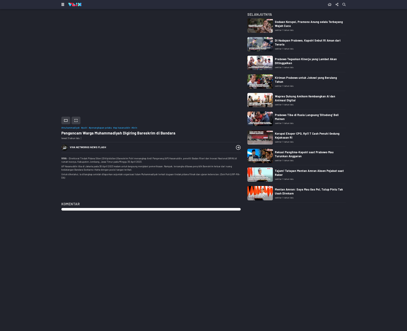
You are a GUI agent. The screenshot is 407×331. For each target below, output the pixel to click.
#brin (134, 127)
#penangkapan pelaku (100, 127)
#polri (84, 127)
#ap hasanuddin (121, 127)
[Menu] (62, 4)
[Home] (74, 4)
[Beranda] (330, 4)
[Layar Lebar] (65, 120)
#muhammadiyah (70, 127)
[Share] (337, 4)
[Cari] (344, 4)
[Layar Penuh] (76, 120)
